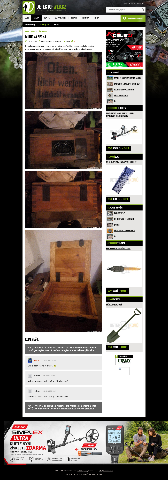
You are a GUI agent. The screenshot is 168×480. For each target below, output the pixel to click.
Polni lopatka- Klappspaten (124, 89)
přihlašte (89, 350)
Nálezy (36, 18)
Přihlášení (128, 4)
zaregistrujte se (68, 350)
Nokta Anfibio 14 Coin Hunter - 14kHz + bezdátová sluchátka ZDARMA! (120, 114)
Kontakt (85, 18)
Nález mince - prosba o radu (124, 230)
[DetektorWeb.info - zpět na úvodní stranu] (46, 7)
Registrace (141, 4)
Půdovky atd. (44, 25)
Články (47, 18)
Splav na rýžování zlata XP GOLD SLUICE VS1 (121, 162)
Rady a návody (60, 18)
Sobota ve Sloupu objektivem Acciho (127, 78)
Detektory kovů (82, 471)
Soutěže (74, 18)
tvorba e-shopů (83, 474)
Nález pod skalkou (121, 95)
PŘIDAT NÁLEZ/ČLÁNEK (134, 18)
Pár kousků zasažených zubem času (127, 84)
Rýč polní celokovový (114, 305)
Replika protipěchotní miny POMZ (118, 248)
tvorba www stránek (95, 474)
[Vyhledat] (142, 10)
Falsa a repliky (30, 25)
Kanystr (117, 225)
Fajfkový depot (119, 213)
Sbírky (56, 25)
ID (114, 101)
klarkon (36, 360)
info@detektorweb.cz (106, 471)
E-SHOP (96, 18)
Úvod (27, 18)
